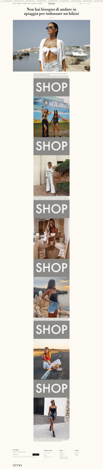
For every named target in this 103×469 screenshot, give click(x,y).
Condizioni (61, 452)
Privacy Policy (34, 456)
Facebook (77, 455)
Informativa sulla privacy (64, 458)
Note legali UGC (62, 454)
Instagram (77, 452)
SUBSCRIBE (36, 454)
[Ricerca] (84, 3)
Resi (44, 454)
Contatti (45, 455)
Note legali (61, 455)
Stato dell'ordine (47, 452)
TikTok (76, 454)
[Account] (86, 3)
